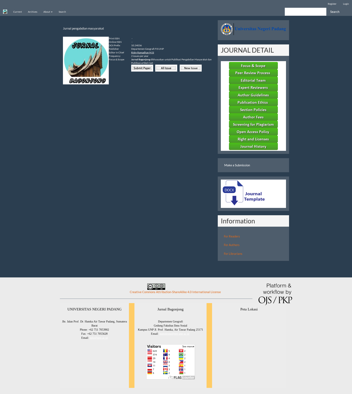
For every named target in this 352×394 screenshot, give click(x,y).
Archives (32, 11)
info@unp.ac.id (99, 337)
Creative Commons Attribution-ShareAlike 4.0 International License (175, 292)
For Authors (232, 245)
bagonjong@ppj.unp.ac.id (174, 333)
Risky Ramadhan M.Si (142, 52)
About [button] (47, 11)
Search (62, 11)
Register (332, 3)
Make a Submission (237, 165)
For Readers (232, 236)
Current (17, 11)
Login (346, 3)
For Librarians (233, 253)
